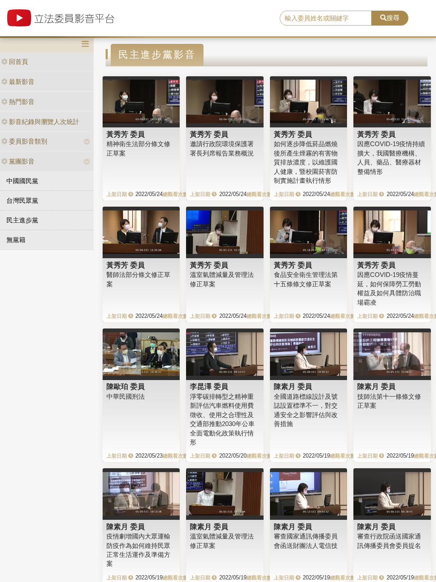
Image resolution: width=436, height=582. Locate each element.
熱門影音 (21, 101)
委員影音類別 (28, 141)
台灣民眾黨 (22, 200)
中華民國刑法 (125, 396)
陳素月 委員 (293, 386)
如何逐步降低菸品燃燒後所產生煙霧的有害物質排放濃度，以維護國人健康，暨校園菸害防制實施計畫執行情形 (306, 162)
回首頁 (18, 61)
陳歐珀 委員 (125, 386)
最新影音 (21, 81)
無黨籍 (16, 239)
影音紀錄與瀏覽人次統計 (44, 121)
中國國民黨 (22, 180)
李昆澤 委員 (209, 386)
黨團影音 (21, 161)
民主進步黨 (22, 220)
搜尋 (393, 17)
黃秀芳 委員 (125, 134)
